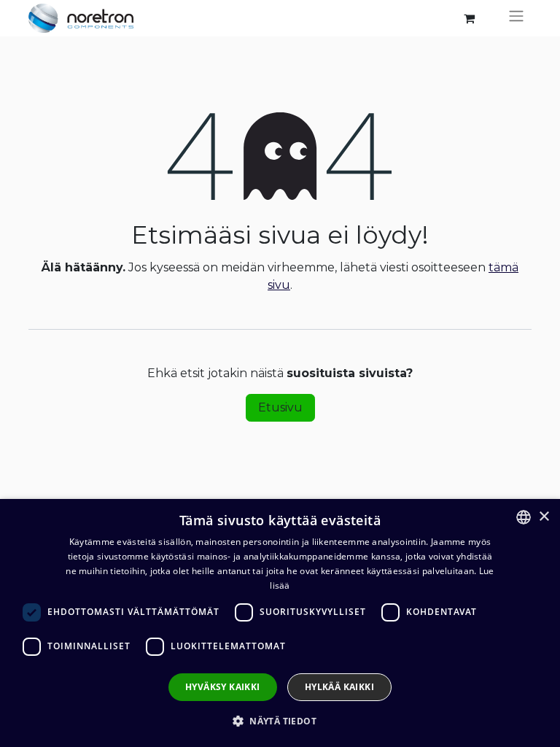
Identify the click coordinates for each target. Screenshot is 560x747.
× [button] (543, 516)
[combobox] (523, 517)
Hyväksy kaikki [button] (222, 687)
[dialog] (280, 623)
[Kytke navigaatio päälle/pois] (516, 18)
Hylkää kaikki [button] (339, 687)
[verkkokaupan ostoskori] (468, 18)
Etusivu (280, 407)
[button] (280, 720)
